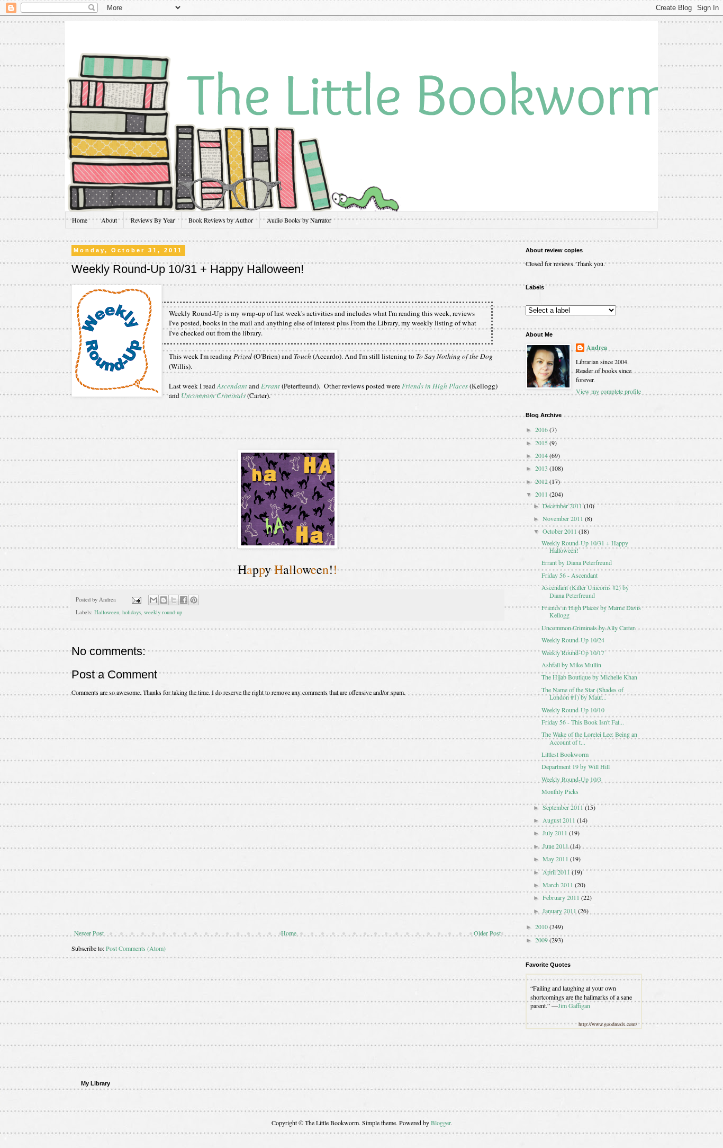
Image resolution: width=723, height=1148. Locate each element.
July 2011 (556, 832)
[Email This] (153, 600)
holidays (131, 612)
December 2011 (563, 505)
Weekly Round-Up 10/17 (572, 652)
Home (79, 220)
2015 (542, 442)
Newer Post (89, 933)
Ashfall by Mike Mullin (571, 664)
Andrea (596, 347)
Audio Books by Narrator (299, 220)
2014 (542, 455)
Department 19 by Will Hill (575, 766)
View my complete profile (608, 391)
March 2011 (559, 884)
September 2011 (564, 807)
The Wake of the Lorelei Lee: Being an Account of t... (589, 738)
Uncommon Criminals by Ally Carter (588, 627)
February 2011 (562, 897)
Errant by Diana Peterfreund (576, 562)
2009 (542, 939)
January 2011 (560, 910)
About (109, 220)
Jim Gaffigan (574, 1005)
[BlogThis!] (163, 600)
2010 (542, 926)
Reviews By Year (153, 220)
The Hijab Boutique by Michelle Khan (589, 677)
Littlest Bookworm (565, 754)
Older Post (487, 933)
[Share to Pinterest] (193, 600)
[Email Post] (136, 599)
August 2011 (560, 820)
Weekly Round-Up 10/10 (572, 709)
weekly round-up (163, 612)
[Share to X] (173, 600)
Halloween (106, 612)
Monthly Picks (560, 791)
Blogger (440, 1122)
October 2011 (561, 531)
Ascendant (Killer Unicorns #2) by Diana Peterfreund (585, 591)
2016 (542, 429)
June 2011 (556, 846)
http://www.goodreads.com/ (608, 1024)
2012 (542, 481)
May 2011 (556, 858)
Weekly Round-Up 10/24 (572, 639)
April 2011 (557, 872)
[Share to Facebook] (183, 600)
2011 (542, 494)
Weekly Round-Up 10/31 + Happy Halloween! (584, 546)
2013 (542, 468)
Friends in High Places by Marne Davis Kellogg (591, 611)
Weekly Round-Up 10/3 (571, 779)
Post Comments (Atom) (136, 948)
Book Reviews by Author (220, 220)
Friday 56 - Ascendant (569, 575)
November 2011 (564, 518)
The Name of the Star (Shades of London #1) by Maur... (582, 693)
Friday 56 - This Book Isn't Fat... (582, 722)
